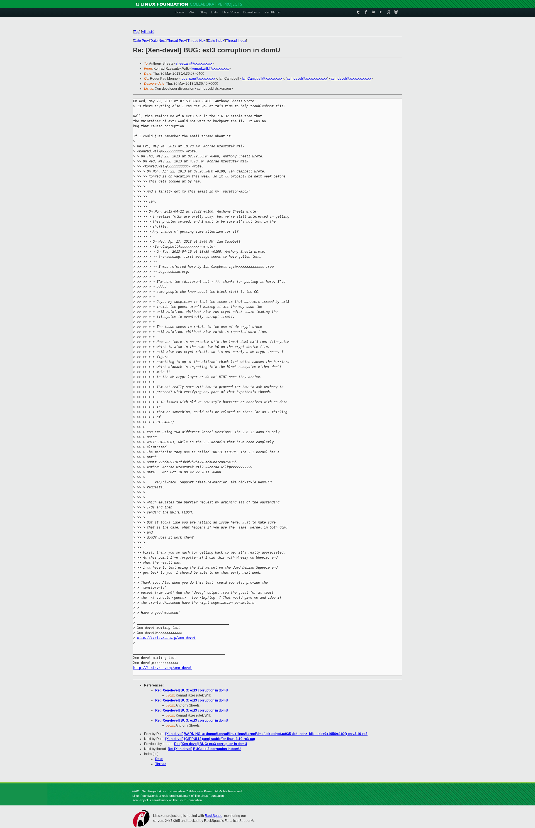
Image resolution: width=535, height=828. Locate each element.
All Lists (148, 32)
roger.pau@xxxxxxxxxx (198, 79)
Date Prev (141, 41)
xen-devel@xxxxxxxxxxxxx (307, 79)
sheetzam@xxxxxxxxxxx (194, 63)
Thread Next (197, 41)
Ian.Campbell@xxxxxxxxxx (262, 79)
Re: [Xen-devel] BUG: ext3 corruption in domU (191, 690)
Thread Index (236, 41)
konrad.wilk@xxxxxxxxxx (210, 68)
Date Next (158, 41)
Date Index (216, 41)
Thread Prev (176, 41)
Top (136, 32)
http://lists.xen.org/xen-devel (166, 638)
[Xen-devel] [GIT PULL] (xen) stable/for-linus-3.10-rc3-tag (210, 739)
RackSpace (213, 816)
